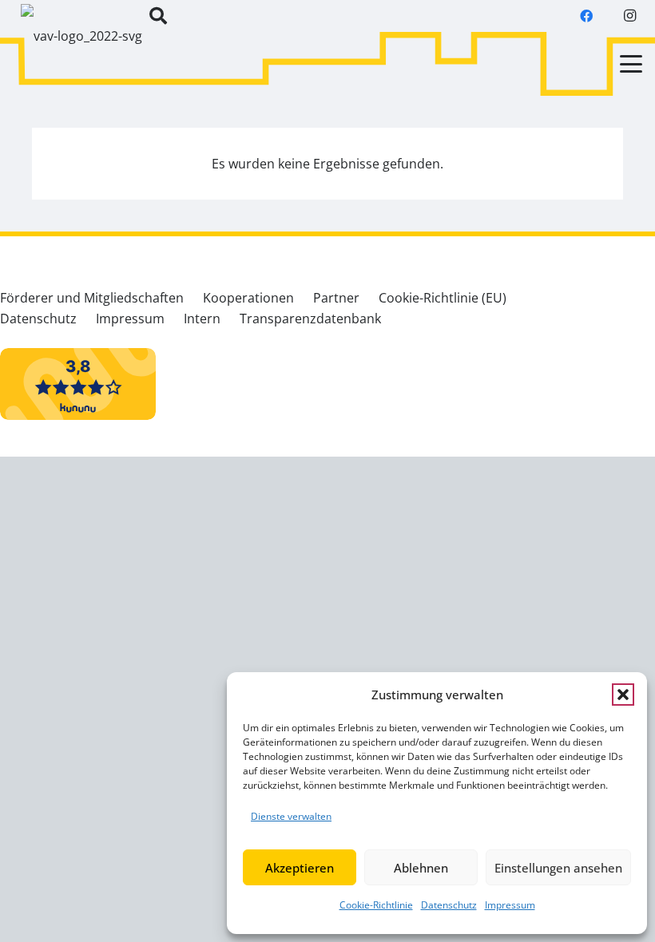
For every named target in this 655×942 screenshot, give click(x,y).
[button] (623, 695)
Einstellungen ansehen (558, 868)
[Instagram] (629, 16)
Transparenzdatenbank (310, 318)
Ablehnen (421, 868)
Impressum (510, 905)
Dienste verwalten (291, 816)
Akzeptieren (299, 868)
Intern (202, 318)
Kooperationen (248, 298)
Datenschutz (449, 905)
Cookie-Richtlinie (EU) (442, 298)
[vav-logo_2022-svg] (81, 44)
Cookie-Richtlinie (376, 905)
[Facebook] (586, 16)
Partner (336, 298)
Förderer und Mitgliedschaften (92, 298)
